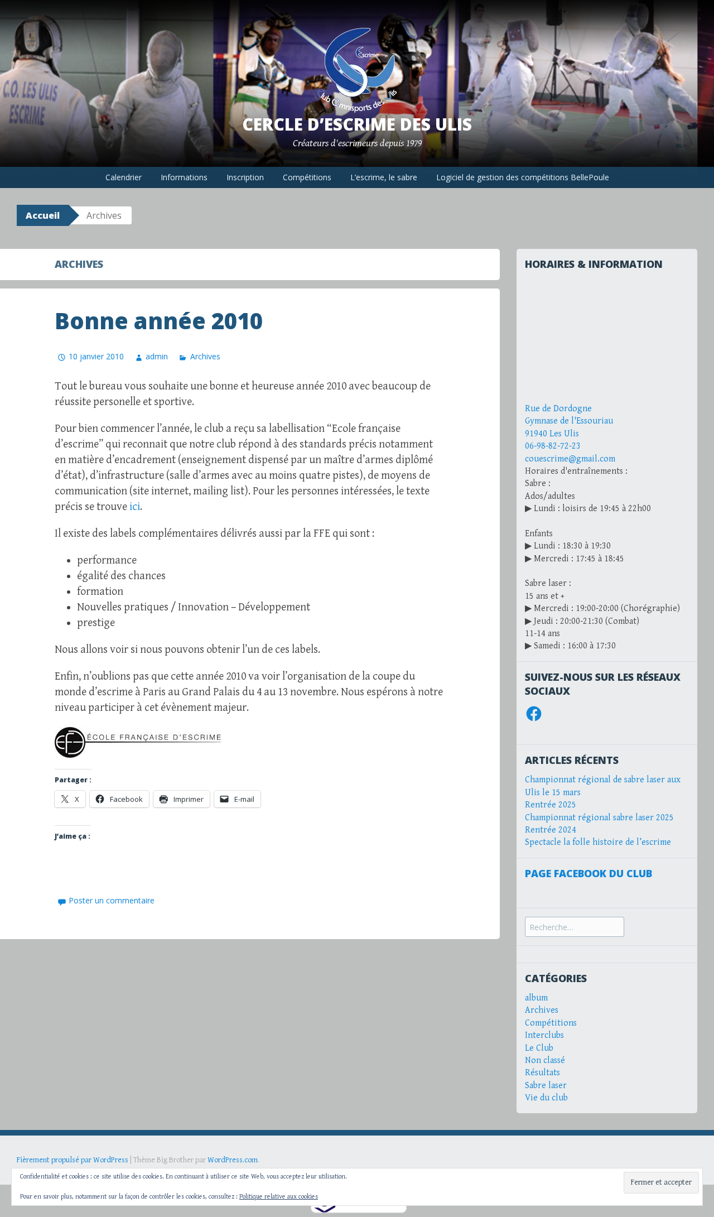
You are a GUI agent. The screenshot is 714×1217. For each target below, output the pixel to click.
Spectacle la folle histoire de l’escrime (598, 842)
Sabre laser (546, 1085)
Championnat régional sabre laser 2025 (599, 817)
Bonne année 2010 (159, 320)
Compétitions (307, 177)
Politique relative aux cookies (278, 1196)
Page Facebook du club (588, 873)
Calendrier (123, 177)
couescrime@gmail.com (570, 459)
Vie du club (546, 1098)
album (536, 998)
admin (157, 356)
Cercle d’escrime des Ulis (357, 124)
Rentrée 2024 (550, 830)
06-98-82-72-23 (553, 446)
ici (134, 507)
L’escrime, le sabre (383, 177)
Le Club (539, 1048)
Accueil (43, 215)
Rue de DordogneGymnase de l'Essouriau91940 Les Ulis (569, 421)
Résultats (542, 1072)
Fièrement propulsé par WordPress (72, 1160)
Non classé (545, 1060)
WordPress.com (233, 1160)
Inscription (245, 177)
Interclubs (544, 1035)
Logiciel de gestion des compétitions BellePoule (522, 177)
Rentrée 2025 (550, 805)
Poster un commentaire (112, 900)
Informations (184, 177)
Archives (205, 356)
